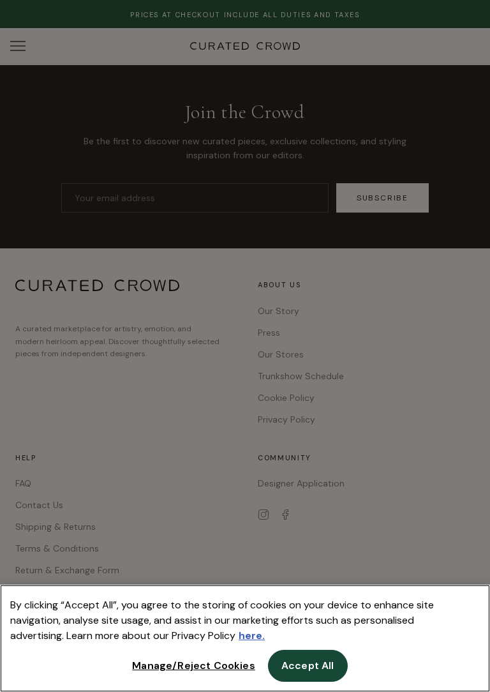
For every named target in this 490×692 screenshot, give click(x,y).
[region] (245, 638)
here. (252, 635)
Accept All (307, 665)
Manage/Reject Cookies (193, 665)
